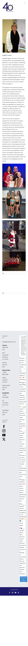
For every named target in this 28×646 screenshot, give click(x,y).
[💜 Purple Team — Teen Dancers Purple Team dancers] (22, 539)
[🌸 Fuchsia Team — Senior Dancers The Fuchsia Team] (22, 442)
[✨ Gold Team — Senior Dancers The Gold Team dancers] (22, 417)
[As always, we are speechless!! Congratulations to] (22, 515)
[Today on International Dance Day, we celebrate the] (22, 563)
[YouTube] (3, 435)
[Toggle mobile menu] (25, 3)
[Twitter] (3, 439)
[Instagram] (3, 430)
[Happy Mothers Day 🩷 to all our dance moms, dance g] (22, 490)
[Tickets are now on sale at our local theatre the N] (22, 466)
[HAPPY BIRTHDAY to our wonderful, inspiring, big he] (22, 393)
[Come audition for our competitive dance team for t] (22, 369)
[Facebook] (3, 426)
